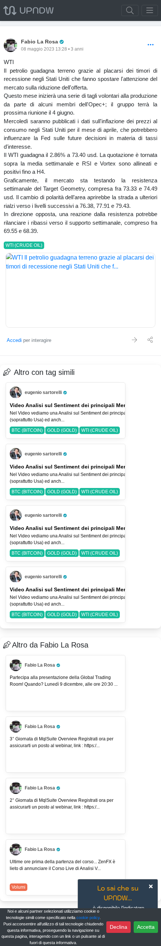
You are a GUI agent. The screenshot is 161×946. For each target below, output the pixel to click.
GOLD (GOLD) (62, 430)
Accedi (14, 340)
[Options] (150, 45)
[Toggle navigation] (150, 10)
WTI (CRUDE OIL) (24, 245)
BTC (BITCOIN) (27, 430)
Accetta (146, 927)
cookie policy (88, 917)
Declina (118, 927)
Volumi (18, 887)
